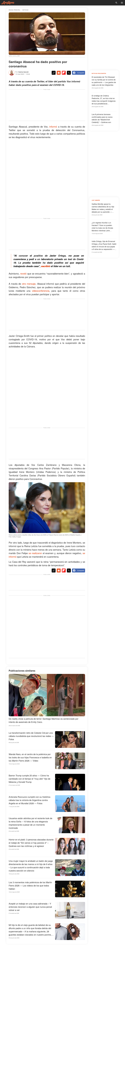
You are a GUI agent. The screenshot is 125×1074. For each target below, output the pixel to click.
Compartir (80, 73)
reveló (23, 273)
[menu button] (121, 2)
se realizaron (35, 553)
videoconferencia (40, 290)
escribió (45, 266)
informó (53, 126)
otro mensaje (29, 283)
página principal (14, 9)
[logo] (8, 2)
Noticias (25, 9)
